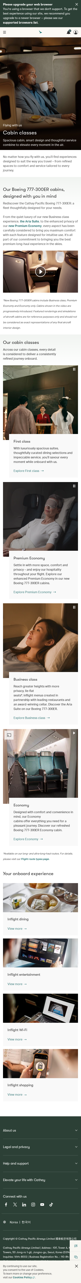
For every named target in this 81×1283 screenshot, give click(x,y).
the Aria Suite (29, 221)
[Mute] (10, 289)
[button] (17, 928)
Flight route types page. (35, 858)
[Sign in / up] (75, 32)
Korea (14, 1222)
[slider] (5, 285)
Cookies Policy (22, 1277)
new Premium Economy (25, 226)
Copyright (9, 1238)
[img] (76, 4)
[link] (43, 456)
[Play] (40, 271)
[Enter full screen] (74, 289)
